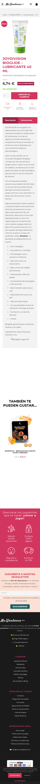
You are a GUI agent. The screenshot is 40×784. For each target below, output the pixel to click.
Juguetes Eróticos (20, 661)
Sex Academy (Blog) (20, 681)
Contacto (20, 696)
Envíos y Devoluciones (20, 709)
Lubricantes (28, 15)
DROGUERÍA (15, 15)
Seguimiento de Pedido (20, 706)
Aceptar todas (15, 775)
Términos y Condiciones (20, 740)
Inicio (5, 15)
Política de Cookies (20, 737)
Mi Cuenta (20, 702)
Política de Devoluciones (20, 744)
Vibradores (20, 664)
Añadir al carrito (24, 95)
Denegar (27, 775)
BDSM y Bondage (20, 674)
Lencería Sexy (20, 668)
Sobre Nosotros (20, 716)
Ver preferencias (20, 780)
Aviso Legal (20, 730)
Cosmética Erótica (20, 671)
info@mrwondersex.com (21, 749)
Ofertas (20, 678)
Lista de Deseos (20, 712)
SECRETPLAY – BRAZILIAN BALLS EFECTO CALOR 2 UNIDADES (20, 451)
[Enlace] (15, 4)
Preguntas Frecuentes (20, 699)
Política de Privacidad (20, 734)
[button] (31, 4)
